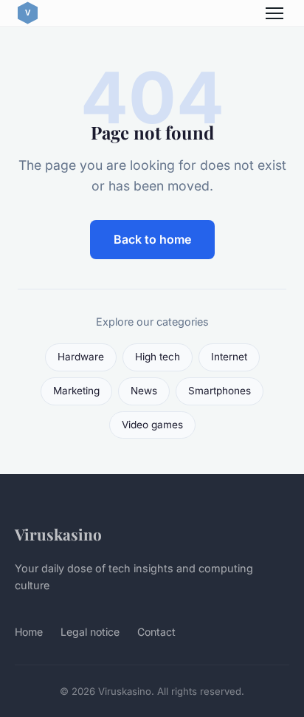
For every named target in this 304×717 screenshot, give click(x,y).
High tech (157, 357)
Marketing (76, 391)
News (144, 391)
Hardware (81, 357)
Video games (152, 424)
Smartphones (219, 391)
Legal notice (90, 631)
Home (29, 631)
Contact (156, 631)
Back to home (152, 239)
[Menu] (274, 13)
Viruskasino (58, 534)
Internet (229, 357)
